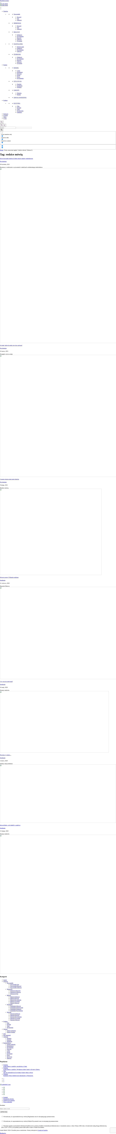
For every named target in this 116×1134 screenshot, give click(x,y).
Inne (4, 1033)
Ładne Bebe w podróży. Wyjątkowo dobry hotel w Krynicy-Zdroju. (21, 1069)
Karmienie (20, 72)
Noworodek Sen (14, 984)
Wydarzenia (20, 111)
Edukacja (19, 35)
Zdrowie (19, 20)
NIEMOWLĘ (17, 23)
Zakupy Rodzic (11, 1032)
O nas (5, 118)
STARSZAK (17, 54)
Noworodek (17, 14)
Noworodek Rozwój (15, 986)
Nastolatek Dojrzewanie (16, 1007)
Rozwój (19, 17)
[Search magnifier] (1, 130)
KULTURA (17, 103)
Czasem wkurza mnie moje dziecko (9, 479)
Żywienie (19, 41)
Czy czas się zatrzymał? (6, 681)
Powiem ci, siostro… (5, 755)
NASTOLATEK (18, 44)
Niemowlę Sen (14, 994)
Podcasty (5, 114)
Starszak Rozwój (14, 1015)
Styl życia (9, 1057)
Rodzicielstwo (7, 1043)
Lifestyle (5, 1037)
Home (1, 150)
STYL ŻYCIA (18, 81)
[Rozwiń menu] (0, 2)
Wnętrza (19, 87)
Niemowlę (9, 989)
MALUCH (17, 32)
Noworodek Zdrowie (16, 987)
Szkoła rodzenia (11, 1044)
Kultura (5, 100)
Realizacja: (3, 1133)
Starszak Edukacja (15, 1013)
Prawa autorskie (7, 1102)
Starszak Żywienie (15, 1018)
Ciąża (18, 70)
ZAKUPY (16, 90)
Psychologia (20, 36)
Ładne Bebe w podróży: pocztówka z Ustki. (15, 1066)
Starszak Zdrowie (15, 1020)
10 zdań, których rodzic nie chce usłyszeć (11, 345)
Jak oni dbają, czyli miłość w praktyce (10, 825)
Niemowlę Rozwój (15, 990)
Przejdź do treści (4, 0)
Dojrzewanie (20, 47)
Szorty (5, 980)
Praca (18, 77)
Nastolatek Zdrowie (15, 1006)
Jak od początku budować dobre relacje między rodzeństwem (16, 158)
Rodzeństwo (10, 1046)
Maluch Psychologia (15, 1000)
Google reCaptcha (42, 1130)
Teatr (18, 109)
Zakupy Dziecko (11, 1030)
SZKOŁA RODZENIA (20, 97)
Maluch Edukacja (15, 997)
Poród (18, 75)
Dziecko (5, 11)
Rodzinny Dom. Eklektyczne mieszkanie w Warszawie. (18, 1075)
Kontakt (5, 1097)
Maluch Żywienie (15, 1001)
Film (18, 106)
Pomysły (19, 74)
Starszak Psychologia (16, 1017)
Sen (18, 18)
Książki (19, 107)
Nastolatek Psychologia (16, 1010)
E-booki (5, 115)
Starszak (9, 1012)
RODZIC (16, 68)
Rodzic (5, 65)
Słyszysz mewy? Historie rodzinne (9, 577)
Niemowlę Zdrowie (15, 992)
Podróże (19, 84)
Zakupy (5, 1029)
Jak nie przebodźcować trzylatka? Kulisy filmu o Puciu (18, 1072)
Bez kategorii (7, 1035)
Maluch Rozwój (14, 998)
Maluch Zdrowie (14, 1003)
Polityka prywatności (9, 1100)
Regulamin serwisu (8, 1099)
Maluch (9, 995)
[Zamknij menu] (0, 7)
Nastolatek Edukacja (15, 1009)
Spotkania (19, 85)
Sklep (4, 117)
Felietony (19, 112)
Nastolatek (9, 1004)
